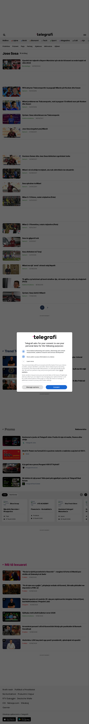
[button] (44, 361)
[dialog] (44, 362)
